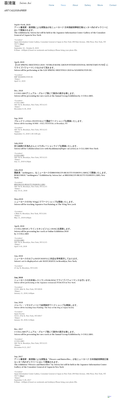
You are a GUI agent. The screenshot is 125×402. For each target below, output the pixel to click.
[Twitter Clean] (114, 395)
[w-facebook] (109, 397)
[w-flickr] (118, 395)
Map (22, 44)
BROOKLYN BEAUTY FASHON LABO (29, 184)
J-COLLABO (19, 155)
